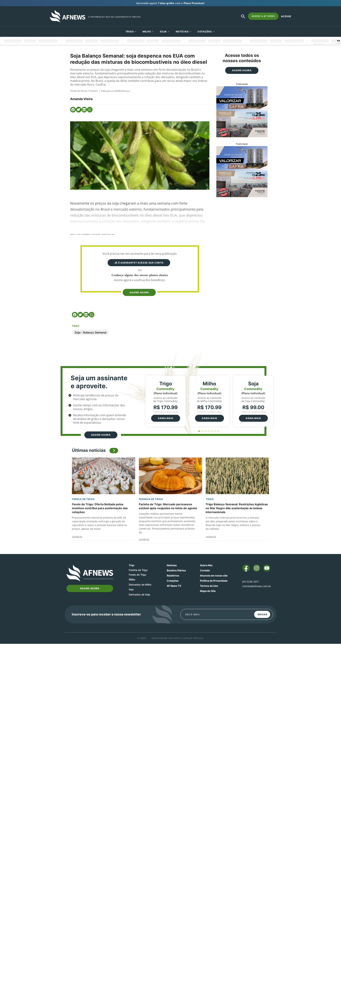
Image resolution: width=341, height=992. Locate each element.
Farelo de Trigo (83, 499)
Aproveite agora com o (170, 3)
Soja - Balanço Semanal (90, 332)
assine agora (139, 292)
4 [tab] (209, 431)
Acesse (286, 16)
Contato (205, 570)
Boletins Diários (176, 570)
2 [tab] (202, 431)
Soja (163, 31)
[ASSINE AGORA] (138, 286)
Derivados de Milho (140, 584)
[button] (73, 109)
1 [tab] (199, 431)
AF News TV (174, 585)
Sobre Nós (206, 565)
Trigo (130, 31)
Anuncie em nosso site (214, 575)
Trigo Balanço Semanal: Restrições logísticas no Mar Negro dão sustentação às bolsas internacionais (237, 508)
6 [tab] (215, 431)
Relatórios (173, 575)
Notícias (182, 31)
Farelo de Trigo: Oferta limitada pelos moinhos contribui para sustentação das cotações (100, 508)
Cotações (172, 580)
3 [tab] (205, 431)
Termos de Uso (209, 585)
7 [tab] (218, 431)
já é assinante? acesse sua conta (139, 262)
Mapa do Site (208, 590)
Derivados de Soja (139, 594)
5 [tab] (212, 431)
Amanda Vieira (81, 99)
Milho (147, 31)
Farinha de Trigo (151, 499)
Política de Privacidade (214, 580)
